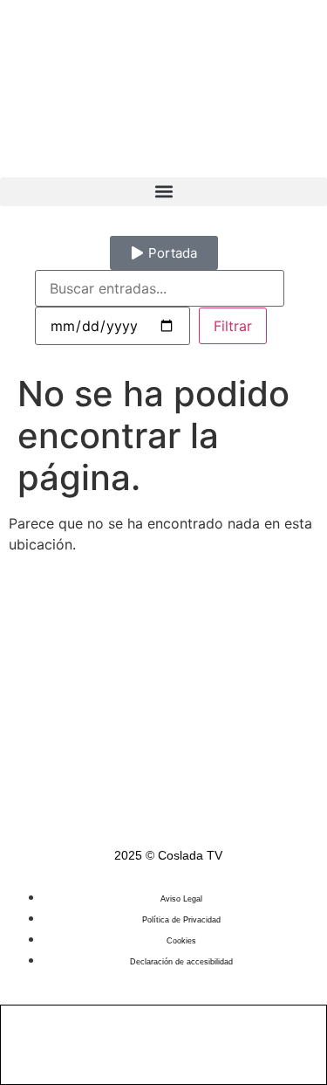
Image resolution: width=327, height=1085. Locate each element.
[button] (163, 191)
